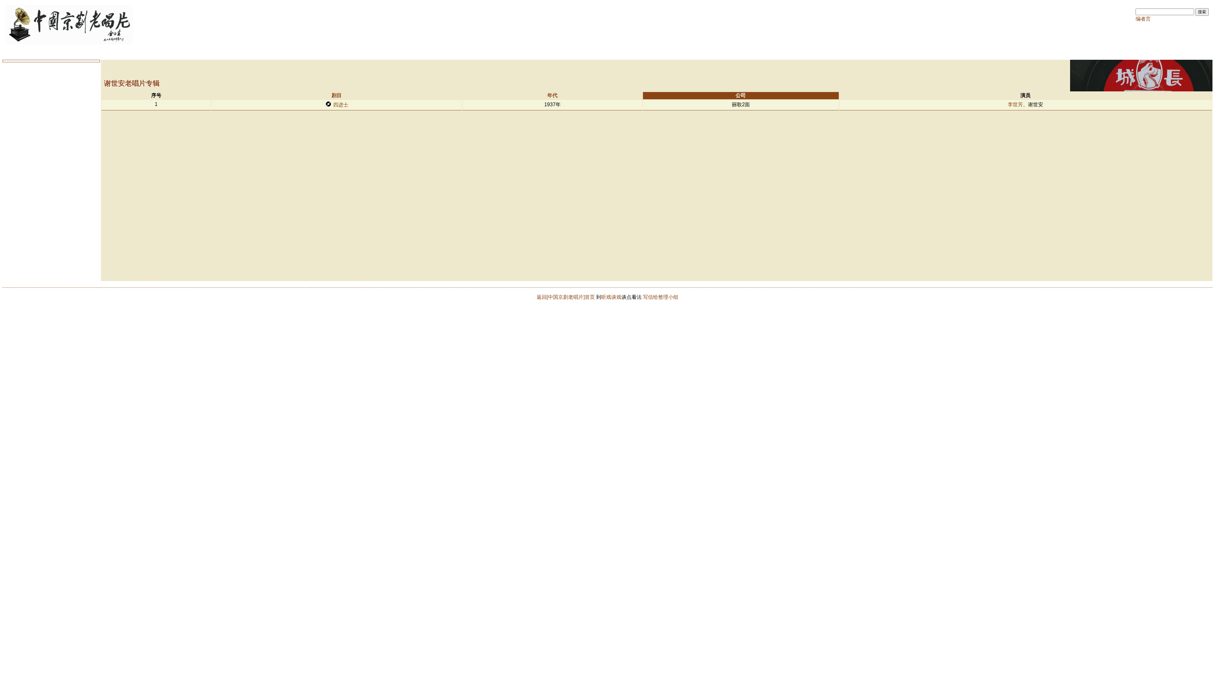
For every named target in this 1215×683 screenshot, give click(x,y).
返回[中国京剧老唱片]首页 (566, 297)
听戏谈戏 (611, 297)
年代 (552, 95)
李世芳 (1015, 104)
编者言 (1143, 19)
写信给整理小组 (660, 297)
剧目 (337, 95)
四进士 (340, 105)
